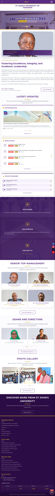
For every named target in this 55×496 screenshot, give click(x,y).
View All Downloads (27, 192)
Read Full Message (47, 89)
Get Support (33, 21)
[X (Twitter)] (53, 249)
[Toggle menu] (52, 2)
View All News (27, 168)
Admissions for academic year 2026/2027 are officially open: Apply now (22, 162)
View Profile (13, 279)
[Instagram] (53, 246)
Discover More (27, 412)
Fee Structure (4, 427)
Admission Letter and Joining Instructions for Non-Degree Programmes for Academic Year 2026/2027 (28, 156)
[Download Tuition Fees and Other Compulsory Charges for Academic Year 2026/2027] (50, 185)
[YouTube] (53, 252)
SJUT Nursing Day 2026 (8, 123)
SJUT (26, 2)
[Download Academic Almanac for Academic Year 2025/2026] (50, 181)
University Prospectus (5, 431)
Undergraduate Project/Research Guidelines (10, 425)
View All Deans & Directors (27, 351)
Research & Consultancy (24, 21)
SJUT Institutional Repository (7, 452)
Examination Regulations (6, 433)
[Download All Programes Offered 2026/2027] (50, 189)
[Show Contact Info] (2, 1)
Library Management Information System (9, 448)
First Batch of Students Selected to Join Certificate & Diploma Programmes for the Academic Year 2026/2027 (27, 151)
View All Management (27, 312)
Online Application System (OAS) (7, 442)
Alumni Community (5, 435)
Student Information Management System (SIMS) (11, 444)
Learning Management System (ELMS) (8, 446)
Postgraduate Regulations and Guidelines (9, 423)
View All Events (27, 133)
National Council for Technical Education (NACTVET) (11, 466)
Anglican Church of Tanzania (6, 460)
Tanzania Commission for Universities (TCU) (10, 462)
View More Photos (27, 390)
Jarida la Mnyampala (5, 450)
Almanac (3, 429)
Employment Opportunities (13, 144)
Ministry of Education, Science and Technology (10, 470)
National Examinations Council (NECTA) (9, 468)
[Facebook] (53, 244)
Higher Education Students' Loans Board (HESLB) (11, 464)
